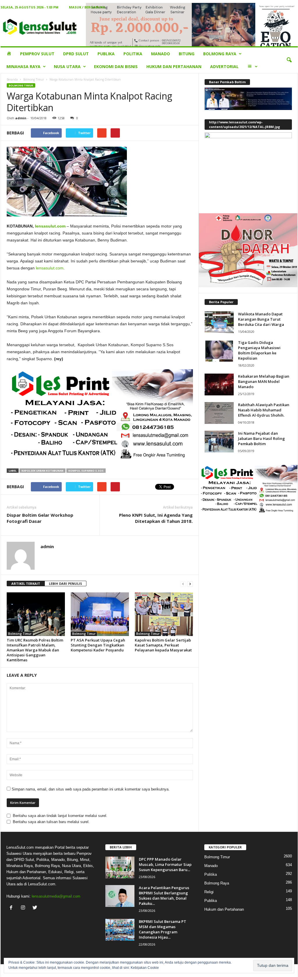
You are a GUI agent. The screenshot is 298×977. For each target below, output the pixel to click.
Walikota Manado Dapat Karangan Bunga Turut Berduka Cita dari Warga (261, 319)
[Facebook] (12, 908)
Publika (106, 53)
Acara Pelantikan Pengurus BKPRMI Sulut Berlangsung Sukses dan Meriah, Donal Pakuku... (164, 895)
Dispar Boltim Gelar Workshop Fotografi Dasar (40, 518)
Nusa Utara (67, 66)
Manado (160, 53)
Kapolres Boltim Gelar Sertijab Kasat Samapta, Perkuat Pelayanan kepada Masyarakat (163, 645)
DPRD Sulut (76, 53)
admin (20, 118)
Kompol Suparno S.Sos (86, 470)
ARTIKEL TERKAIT (25, 583)
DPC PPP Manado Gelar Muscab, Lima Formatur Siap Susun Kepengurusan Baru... (165, 864)
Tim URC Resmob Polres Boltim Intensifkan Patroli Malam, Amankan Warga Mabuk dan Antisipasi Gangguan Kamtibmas (35, 649)
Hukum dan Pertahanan (173, 66)
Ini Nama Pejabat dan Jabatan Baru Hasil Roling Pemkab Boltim (261, 438)
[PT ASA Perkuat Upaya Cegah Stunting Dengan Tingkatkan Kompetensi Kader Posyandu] (100, 614)
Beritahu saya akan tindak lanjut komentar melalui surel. (60, 815)
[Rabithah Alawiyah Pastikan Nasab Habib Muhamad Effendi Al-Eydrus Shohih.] (219, 413)
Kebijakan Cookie (145, 968)
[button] (289, 60)
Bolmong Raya (219, 53)
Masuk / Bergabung (87, 7)
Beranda (12, 79)
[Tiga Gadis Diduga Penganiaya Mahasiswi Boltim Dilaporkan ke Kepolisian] (219, 351)
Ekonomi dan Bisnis (116, 66)
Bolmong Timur (33, 79)
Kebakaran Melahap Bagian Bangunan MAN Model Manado (263, 381)
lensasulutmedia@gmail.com (56, 896)
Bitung (186, 53)
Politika (132, 53)
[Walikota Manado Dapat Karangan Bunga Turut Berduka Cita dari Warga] (219, 322)
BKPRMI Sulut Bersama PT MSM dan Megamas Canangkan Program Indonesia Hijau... (162, 929)
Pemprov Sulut (37, 53)
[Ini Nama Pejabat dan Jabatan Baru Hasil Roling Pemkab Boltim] (219, 441)
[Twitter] (35, 908)
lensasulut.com (50, 226)
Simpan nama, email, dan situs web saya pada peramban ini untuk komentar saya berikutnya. (91, 789)
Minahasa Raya (23, 66)
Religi (209, 892)
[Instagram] (24, 908)
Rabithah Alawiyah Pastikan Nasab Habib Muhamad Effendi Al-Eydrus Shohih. (263, 410)
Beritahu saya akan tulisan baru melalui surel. (51, 822)
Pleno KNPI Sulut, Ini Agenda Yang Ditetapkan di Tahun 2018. (156, 518)
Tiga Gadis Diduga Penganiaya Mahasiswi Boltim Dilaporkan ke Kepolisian (259, 350)
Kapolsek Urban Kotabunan (42, 470)
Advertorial (224, 66)
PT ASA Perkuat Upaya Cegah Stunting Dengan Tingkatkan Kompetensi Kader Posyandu (98, 645)
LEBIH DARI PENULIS (65, 583)
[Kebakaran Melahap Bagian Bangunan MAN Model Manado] (219, 384)
